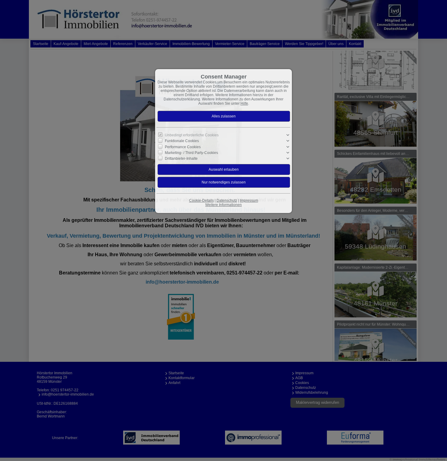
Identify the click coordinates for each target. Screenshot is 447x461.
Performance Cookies (183, 147)
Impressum (249, 200)
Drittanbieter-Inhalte (181, 158)
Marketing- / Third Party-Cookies (191, 153)
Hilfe (244, 103)
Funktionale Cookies (182, 141)
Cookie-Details (201, 200)
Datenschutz (227, 200)
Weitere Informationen (223, 205)
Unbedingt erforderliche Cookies (192, 135)
